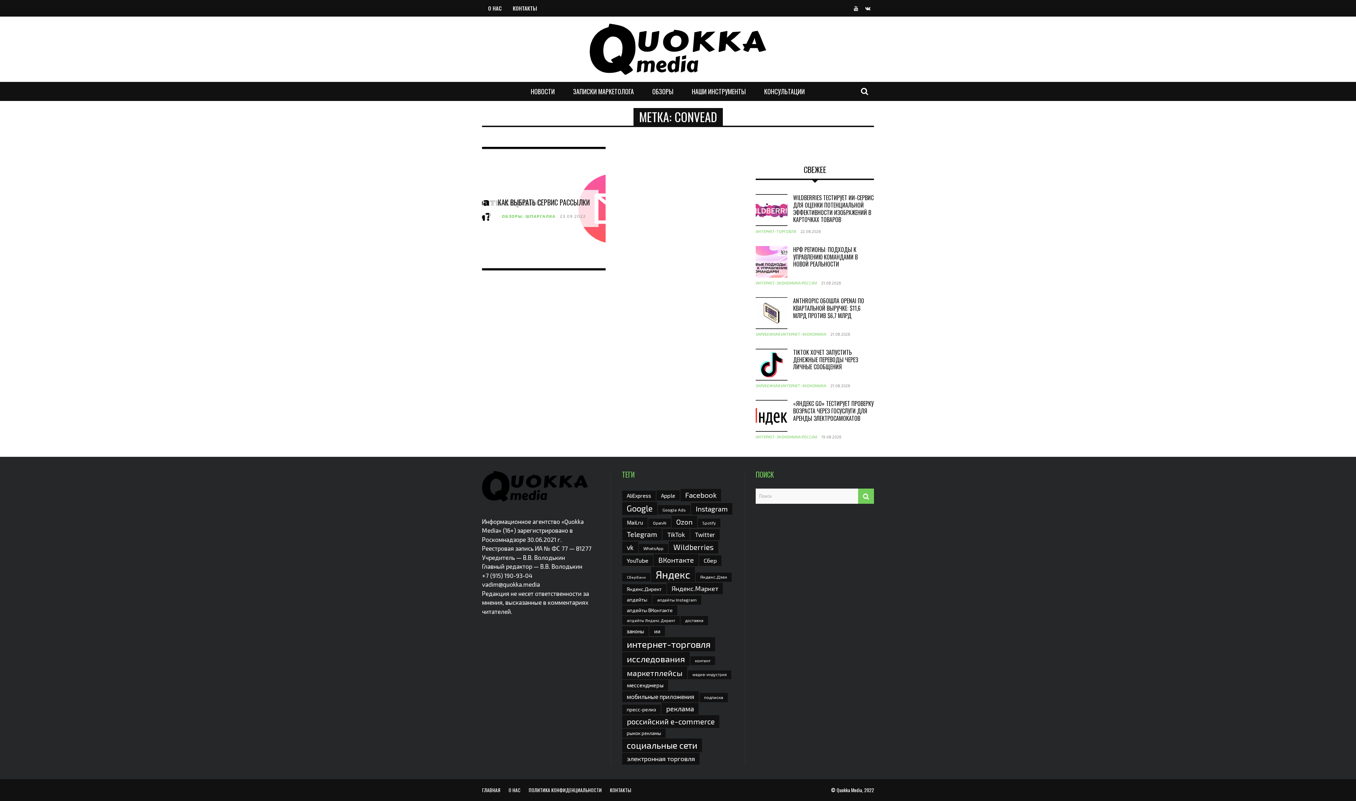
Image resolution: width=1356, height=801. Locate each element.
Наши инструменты (719, 91)
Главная (491, 790)
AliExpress (639, 495)
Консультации (784, 91)
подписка (713, 697)
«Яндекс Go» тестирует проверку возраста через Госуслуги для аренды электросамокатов (833, 411)
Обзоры (662, 91)
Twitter (705, 534)
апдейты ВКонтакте (650, 610)
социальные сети (662, 745)
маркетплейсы (655, 672)
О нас (495, 8)
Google (640, 508)
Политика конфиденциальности (565, 790)
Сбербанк (636, 577)
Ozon (684, 522)
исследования (656, 658)
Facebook (700, 494)
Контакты (525, 8)
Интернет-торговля (776, 231)
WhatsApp (653, 548)
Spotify (709, 523)
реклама (680, 709)
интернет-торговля (668, 644)
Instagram (712, 508)
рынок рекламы (644, 733)
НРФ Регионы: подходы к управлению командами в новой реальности (825, 257)
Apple (668, 495)
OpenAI (659, 522)
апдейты (637, 600)
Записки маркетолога (603, 91)
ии (657, 631)
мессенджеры (645, 685)
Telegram (642, 534)
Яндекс (673, 574)
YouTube (637, 560)
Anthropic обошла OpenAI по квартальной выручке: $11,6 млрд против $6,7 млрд (828, 308)
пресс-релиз (641, 709)
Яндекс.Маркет (695, 588)
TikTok (676, 534)
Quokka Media (849, 790)
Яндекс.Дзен (713, 577)
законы (635, 631)
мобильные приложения (660, 696)
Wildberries (693, 547)
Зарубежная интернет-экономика (791, 334)
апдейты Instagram (677, 599)
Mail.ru (635, 522)
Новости (543, 91)
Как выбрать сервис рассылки (544, 202)
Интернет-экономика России (786, 283)
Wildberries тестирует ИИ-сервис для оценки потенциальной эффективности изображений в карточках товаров (833, 208)
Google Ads (674, 509)
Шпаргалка (540, 216)
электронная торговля (661, 759)
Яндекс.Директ (644, 589)
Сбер (710, 560)
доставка (694, 620)
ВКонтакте (676, 560)
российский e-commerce (671, 721)
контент (702, 660)
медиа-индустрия (709, 674)
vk (630, 547)
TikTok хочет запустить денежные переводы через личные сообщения (825, 359)
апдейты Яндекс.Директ (651, 620)
